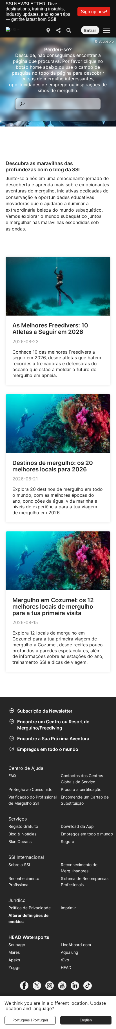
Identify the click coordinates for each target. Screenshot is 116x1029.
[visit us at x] (39, 985)
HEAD (66, 967)
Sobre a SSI (19, 864)
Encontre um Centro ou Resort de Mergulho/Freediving (53, 725)
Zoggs (14, 967)
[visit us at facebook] (26, 985)
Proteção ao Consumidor (31, 789)
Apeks (14, 959)
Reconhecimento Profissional (23, 881)
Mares (14, 952)
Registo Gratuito (23, 826)
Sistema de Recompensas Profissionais (84, 881)
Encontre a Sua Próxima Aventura (53, 738)
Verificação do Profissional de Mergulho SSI (32, 800)
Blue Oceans (20, 841)
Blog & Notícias (22, 833)
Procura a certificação (81, 789)
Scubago (16, 944)
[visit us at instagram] (51, 985)
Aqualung (69, 952)
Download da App (77, 826)
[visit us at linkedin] (77, 985)
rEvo (65, 959)
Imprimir (68, 907)
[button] (93, 11)
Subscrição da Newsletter (44, 711)
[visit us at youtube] (64, 985)
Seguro (67, 841)
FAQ (12, 775)
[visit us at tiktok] (89, 985)
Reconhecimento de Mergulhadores (79, 867)
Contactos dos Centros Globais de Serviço (82, 778)
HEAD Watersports (28, 937)
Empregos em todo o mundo (47, 749)
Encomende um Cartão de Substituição (85, 800)
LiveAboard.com (76, 944)
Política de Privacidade (29, 907)
